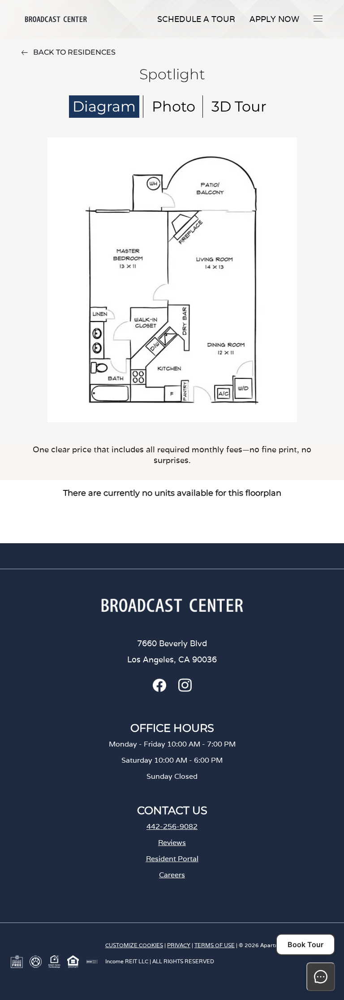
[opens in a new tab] (159, 689)
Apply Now (274, 19)
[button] (318, 18)
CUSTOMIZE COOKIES (134, 945)
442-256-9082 (172, 826)
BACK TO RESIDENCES (74, 52)
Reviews (172, 842)
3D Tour (239, 106)
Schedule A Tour (196, 19)
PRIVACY (178, 945)
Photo (173, 106)
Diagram (104, 106)
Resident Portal (172, 858)
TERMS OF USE (214, 945)
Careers (172, 875)
